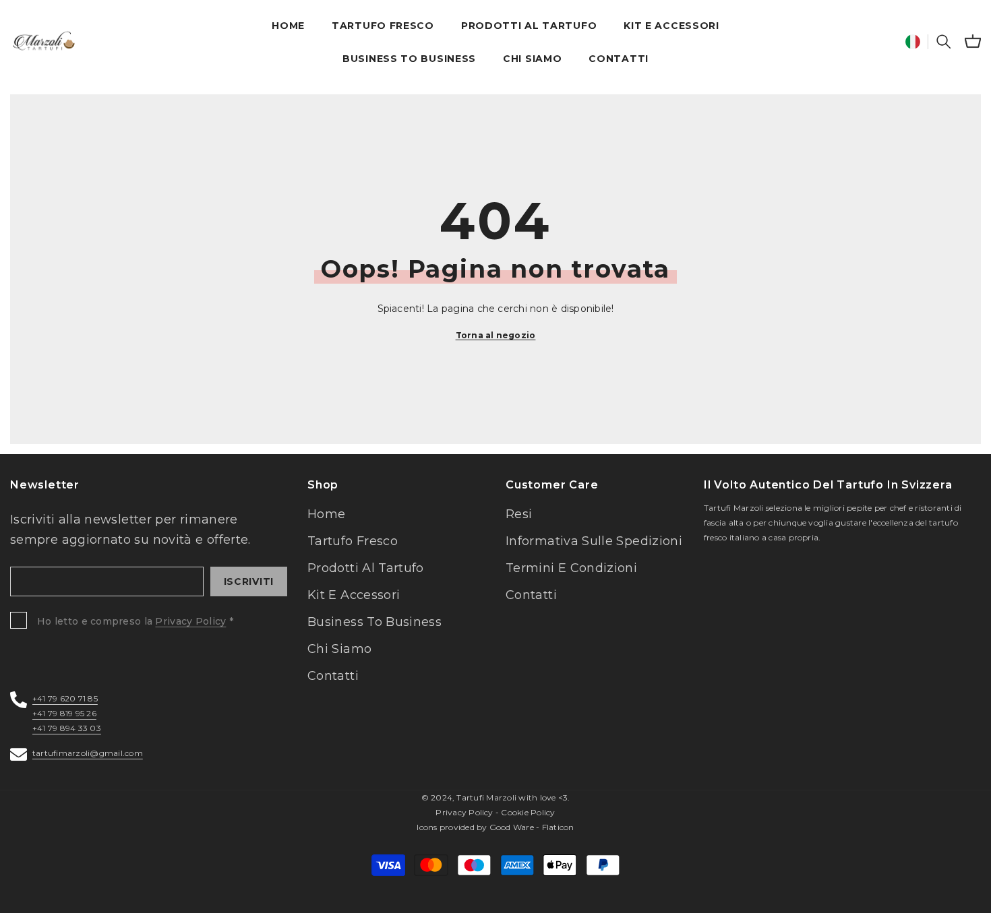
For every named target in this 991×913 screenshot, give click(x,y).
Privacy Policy (190, 621)
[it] (913, 41)
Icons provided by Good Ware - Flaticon (495, 827)
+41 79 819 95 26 (64, 713)
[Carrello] (973, 41)
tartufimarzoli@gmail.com (87, 753)
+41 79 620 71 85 (65, 698)
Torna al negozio (496, 335)
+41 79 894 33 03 (66, 728)
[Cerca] (944, 41)
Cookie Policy (528, 812)
